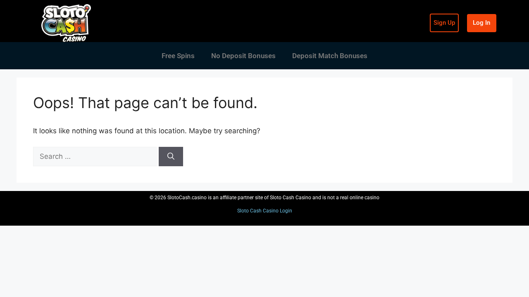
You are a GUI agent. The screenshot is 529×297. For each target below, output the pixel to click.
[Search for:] (96, 156)
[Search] (171, 157)
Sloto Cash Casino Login (264, 211)
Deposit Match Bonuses (329, 56)
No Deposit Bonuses (243, 56)
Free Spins (178, 56)
